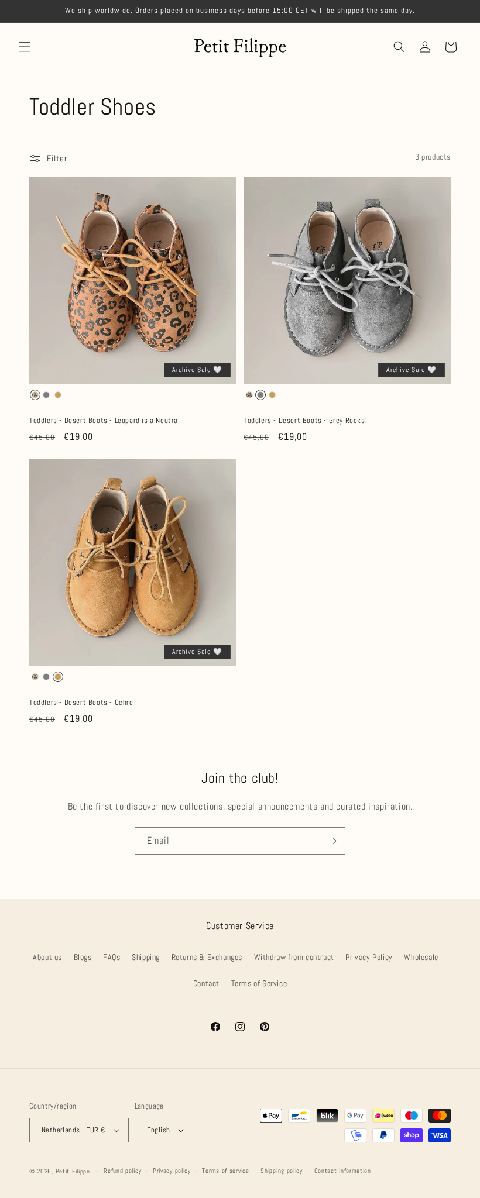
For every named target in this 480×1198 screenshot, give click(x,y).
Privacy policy (172, 1170)
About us (47, 957)
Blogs (83, 957)
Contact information (342, 1170)
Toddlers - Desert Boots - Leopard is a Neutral (104, 420)
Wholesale (421, 957)
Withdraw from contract (294, 957)
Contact (206, 983)
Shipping (146, 957)
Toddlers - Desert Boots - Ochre (81, 702)
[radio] (35, 395)
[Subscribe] (332, 841)
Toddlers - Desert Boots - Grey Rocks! (305, 420)
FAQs (111, 957)
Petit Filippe (73, 1171)
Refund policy (122, 1170)
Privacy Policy (368, 957)
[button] (24, 47)
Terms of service (225, 1170)
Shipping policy (281, 1170)
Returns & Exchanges (207, 957)
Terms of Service (259, 983)
